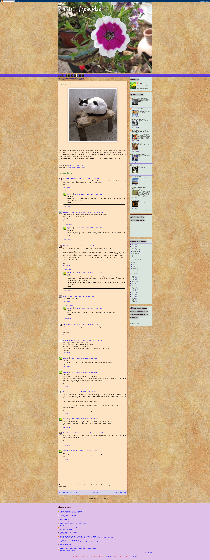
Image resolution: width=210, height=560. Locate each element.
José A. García (69, 433)
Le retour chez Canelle (138, 154)
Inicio (95, 492)
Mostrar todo (149, 211)
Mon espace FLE (65, 544)
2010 (133, 300)
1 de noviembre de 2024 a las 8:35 (88, 194)
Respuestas (69, 191)
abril (134, 268)
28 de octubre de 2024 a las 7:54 (90, 178)
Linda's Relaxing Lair (68, 515)
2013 (133, 294)
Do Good (62, 517)
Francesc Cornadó (69, 178)
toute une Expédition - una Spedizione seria (75, 521)
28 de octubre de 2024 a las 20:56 (89, 212)
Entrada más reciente (68, 492)
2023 (133, 276)
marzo (135, 270)
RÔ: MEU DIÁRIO (136, 143)
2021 (133, 280)
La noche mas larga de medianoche (138, 165)
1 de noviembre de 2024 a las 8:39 (88, 308)
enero (134, 274)
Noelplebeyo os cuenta (68, 532)
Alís (64, 246)
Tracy (65, 296)
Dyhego (69, 194)
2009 (133, 302)
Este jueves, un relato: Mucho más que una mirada (144, 100)
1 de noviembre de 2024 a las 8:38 (88, 272)
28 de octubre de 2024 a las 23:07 (80, 246)
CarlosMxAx (67, 324)
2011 (133, 298)
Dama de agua (135, 201)
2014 (133, 293)
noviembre (136, 252)
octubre (135, 253)
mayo (134, 266)
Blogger (134, 556)
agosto (135, 261)
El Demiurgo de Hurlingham (139, 98)
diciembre (135, 250)
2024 (133, 248)
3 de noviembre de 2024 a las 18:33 (89, 433)
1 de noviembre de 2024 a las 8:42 (84, 372)
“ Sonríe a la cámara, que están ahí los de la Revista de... (81, 542)
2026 (133, 244)
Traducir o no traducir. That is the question (143, 203)
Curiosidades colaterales (75, 168)
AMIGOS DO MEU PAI (143, 145)
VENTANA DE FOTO (69, 212)
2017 (133, 287)
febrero (135, 272)
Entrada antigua (119, 492)
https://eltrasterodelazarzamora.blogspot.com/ (78, 549)
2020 (133, 281)
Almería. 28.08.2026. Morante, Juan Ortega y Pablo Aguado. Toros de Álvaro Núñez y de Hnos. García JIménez (144, 136)
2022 (133, 278)
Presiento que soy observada (142, 121)
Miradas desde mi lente (138, 119)
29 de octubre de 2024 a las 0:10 (81, 296)
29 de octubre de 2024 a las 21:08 (85, 324)
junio (134, 265)
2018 (133, 285)
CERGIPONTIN (64, 519)
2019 (133, 283)
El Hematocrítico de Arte (69, 540)
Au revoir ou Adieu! (67, 529)
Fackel (65, 392)
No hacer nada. (136, 255)
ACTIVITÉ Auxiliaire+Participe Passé (72, 546)
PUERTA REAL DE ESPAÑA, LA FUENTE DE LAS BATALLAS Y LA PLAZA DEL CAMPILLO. (86, 538)
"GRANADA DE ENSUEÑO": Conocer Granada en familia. (80, 536)
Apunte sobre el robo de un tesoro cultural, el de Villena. (144, 111)
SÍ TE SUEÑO (141, 167)
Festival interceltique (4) (144, 156)
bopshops (109, 556)
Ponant (62, 525)
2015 (133, 291)
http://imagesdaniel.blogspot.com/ (73, 524)
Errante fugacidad (80, 8)
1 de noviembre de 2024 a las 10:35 (84, 419)
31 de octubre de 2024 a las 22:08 (88, 340)
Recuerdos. (135, 257)
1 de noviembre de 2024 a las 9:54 (82, 392)
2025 (133, 246)
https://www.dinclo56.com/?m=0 (71, 511)
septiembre (136, 259)
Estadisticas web (134, 324)
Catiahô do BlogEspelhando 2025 (139, 188)
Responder (67, 187)
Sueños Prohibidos (137, 177)
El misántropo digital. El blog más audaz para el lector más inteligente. (140, 131)
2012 (133, 296)
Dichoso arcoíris (142, 178)
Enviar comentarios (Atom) (99, 498)
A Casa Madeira (69, 340)
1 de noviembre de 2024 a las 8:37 (88, 228)
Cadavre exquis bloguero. (68, 550)
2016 (133, 289)
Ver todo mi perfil (142, 88)
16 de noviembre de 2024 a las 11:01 (85, 450)
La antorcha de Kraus (138, 109)
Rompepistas (64, 533)
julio (134, 263)
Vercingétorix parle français (71, 528)
